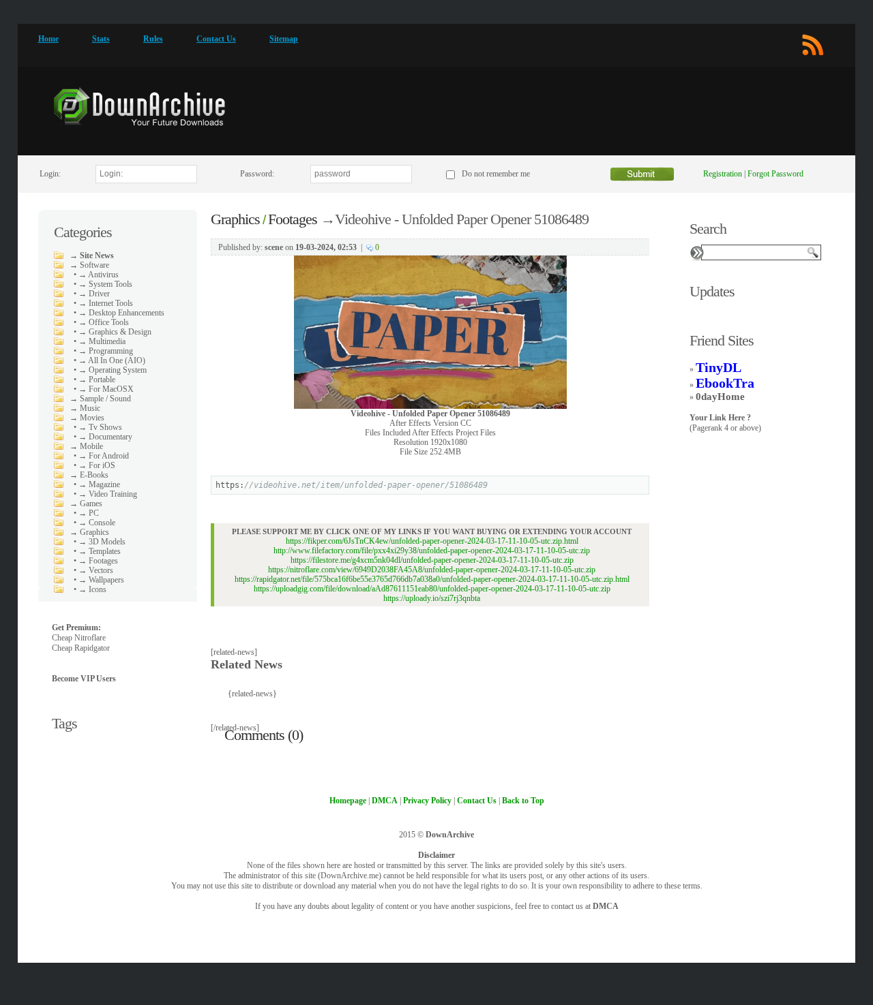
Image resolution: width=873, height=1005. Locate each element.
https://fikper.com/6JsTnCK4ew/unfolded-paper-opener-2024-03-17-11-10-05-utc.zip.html (432, 541)
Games (91, 503)
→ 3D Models (101, 541)
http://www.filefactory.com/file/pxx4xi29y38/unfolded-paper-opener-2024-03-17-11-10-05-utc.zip (431, 550)
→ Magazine (99, 484)
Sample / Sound (105, 398)
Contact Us (216, 39)
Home (48, 39)
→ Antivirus (98, 274)
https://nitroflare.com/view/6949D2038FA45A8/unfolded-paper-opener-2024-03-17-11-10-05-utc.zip (431, 569)
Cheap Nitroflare (79, 638)
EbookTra (725, 382)
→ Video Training (107, 494)
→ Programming (105, 351)
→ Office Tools (103, 322)
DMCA (606, 906)
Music (90, 408)
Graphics (94, 532)
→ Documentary (105, 437)
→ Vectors (95, 570)
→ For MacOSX (106, 389)
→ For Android (103, 456)
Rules (153, 39)
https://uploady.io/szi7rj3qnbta (431, 598)
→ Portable (96, 379)
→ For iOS (96, 465)
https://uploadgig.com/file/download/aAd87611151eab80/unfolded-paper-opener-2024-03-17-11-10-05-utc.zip (432, 588)
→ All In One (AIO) (111, 360)
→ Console (96, 522)
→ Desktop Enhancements (121, 313)
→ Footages (98, 561)
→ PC (88, 513)
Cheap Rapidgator (81, 648)
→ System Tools (105, 284)
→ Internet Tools (105, 303)
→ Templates (99, 551)
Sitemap (283, 39)
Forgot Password (775, 174)
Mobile (91, 446)
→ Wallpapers (101, 580)
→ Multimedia (101, 341)
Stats (101, 39)
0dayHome (720, 396)
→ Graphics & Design (114, 332)
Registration (722, 174)
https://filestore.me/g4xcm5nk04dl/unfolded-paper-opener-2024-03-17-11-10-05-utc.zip (432, 560)
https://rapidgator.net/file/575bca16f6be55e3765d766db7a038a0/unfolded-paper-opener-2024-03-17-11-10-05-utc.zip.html (432, 579)
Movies (92, 417)
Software (94, 265)
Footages (292, 219)
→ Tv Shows (100, 427)
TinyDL (718, 367)
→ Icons (92, 589)
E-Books (94, 475)
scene (274, 247)
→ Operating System (112, 370)
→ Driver (94, 293)
